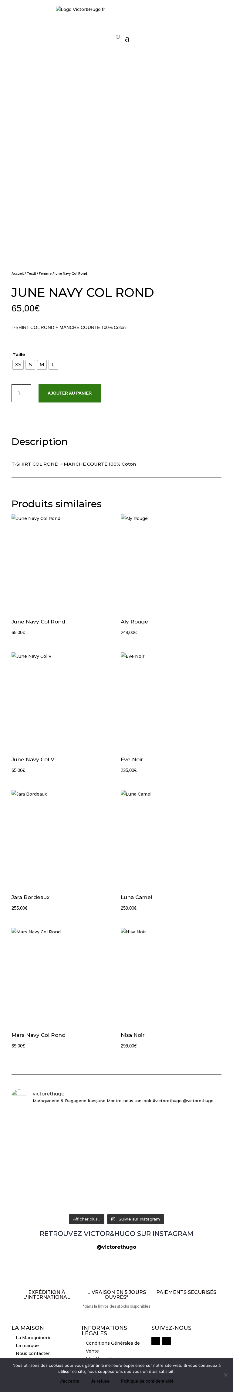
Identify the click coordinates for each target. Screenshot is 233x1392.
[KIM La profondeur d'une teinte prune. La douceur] (187, 1176)
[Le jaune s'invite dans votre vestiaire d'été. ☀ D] (116, 1183)
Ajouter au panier (70, 393)
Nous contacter (33, 1353)
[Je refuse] (225, 1375)
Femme (45, 273)
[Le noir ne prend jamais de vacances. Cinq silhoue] (45, 1133)
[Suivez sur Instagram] (155, 1341)
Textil (31, 273)
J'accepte (69, 1381)
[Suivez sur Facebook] (166, 1341)
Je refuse (100, 1381)
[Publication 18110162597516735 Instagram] (116, 1119)
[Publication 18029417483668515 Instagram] (45, 1165)
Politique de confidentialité (147, 1381)
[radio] (18, 364)
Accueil (18, 273)
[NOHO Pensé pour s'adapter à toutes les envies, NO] (187, 1130)
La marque (27, 1345)
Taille (18, 354)
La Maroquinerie (34, 1337)
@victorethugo (116, 1247)
